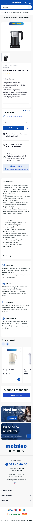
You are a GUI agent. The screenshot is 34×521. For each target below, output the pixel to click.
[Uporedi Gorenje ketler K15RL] (19, 352)
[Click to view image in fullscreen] (16, 36)
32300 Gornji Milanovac (16, 473)
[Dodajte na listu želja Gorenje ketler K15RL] (19, 349)
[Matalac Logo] (16, 445)
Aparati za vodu (28, 12)
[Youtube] (18, 450)
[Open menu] (2, 2)
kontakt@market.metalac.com (17, 169)
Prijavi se (29, 435)
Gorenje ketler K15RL (8, 369)
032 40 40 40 (17, 166)
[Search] (30, 7)
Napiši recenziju (16, 394)
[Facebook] (10, 450)
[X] (22, 450)
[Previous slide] (3, 344)
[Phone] (6, 463)
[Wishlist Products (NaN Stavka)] (7, 2)
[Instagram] (14, 450)
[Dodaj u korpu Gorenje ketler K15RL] (18, 378)
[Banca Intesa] (13, 513)
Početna (3, 12)
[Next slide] (7, 344)
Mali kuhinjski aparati (15, 12)
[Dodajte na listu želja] (27, 128)
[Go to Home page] (16, 3)
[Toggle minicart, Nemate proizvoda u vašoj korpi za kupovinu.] (30, 3)
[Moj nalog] (25, 2)
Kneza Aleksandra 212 (16, 475)
